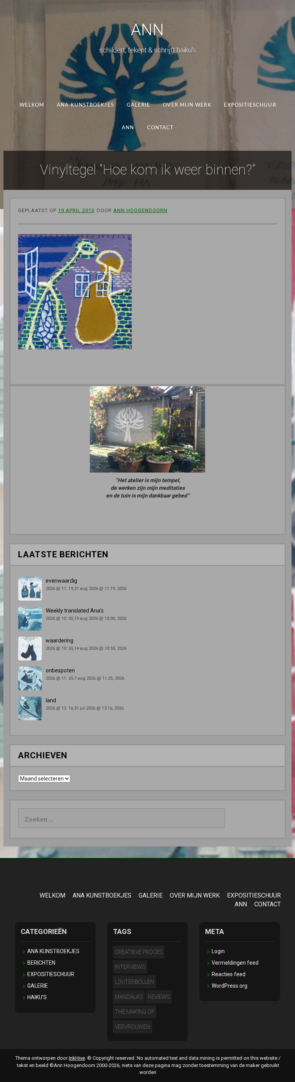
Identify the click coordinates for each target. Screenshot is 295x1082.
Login (218, 951)
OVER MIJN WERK (187, 105)
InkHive (77, 1058)
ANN (147, 29)
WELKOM (31, 105)
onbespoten (60, 670)
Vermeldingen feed (235, 963)
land (51, 700)
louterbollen (134, 982)
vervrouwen (132, 1027)
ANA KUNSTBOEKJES (85, 105)
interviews (130, 967)
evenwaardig (61, 581)
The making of (134, 1012)
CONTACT (160, 127)
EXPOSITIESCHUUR (250, 105)
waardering (59, 640)
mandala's (129, 997)
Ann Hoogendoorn (140, 210)
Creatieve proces (138, 952)
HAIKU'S (37, 997)
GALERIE (138, 105)
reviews (159, 997)
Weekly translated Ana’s (75, 611)
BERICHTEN (41, 963)
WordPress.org (229, 986)
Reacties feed (228, 974)
